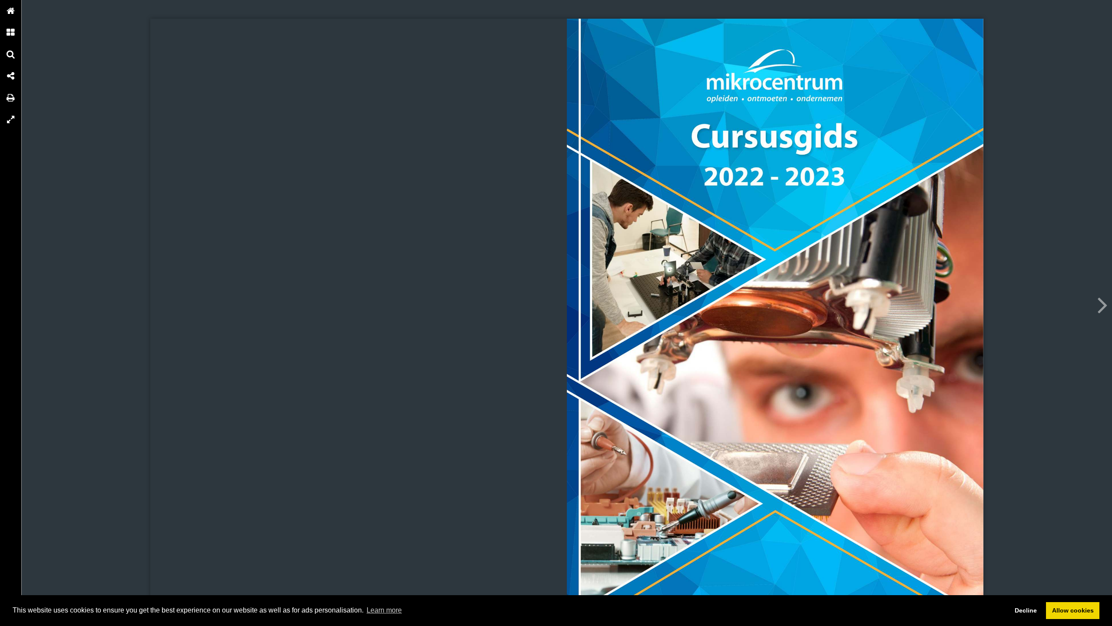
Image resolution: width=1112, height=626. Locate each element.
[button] (11, 11)
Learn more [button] (384, 610)
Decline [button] (1026, 610)
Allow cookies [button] (1073, 610)
